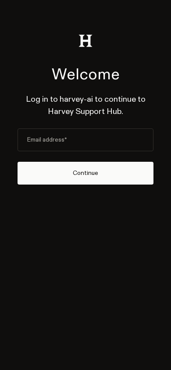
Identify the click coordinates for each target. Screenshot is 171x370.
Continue (85, 173)
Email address (47, 139)
